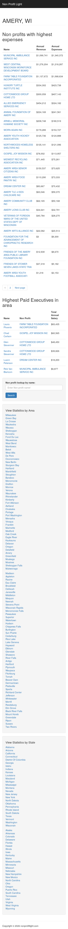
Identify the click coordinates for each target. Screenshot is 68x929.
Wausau (10, 427)
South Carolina (13, 892)
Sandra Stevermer (9, 352)
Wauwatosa (11, 440)
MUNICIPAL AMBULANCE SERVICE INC (17, 57)
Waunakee (11, 493)
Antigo (9, 661)
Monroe (9, 487)
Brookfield (10, 585)
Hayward (10, 645)
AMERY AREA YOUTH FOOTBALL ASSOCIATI (15, 274)
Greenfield (11, 556)
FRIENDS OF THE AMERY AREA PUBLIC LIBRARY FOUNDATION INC (17, 255)
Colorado (10, 836)
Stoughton (11, 474)
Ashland (10, 505)
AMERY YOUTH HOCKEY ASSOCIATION (16, 137)
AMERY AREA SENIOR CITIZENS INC (15, 170)
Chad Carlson (7, 334)
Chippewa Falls (13, 626)
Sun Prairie (11, 632)
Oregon (9, 546)
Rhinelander (12, 496)
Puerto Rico (11, 889)
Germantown (12, 682)
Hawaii (9, 845)
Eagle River (11, 537)
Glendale (10, 651)
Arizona (9, 750)
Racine (9, 579)
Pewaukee (11, 614)
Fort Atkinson (12, 502)
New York (10, 797)
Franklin (10, 524)
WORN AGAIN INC (13, 129)
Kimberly (10, 499)
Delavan (10, 543)
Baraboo (10, 477)
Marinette (10, 527)
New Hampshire (14, 874)
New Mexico (12, 877)
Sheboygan (11, 430)
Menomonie (11, 480)
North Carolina (13, 880)
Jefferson (10, 695)
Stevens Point (12, 604)
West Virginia (12, 905)
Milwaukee (11, 415)
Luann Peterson (8, 361)
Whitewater (11, 698)
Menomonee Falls (15, 610)
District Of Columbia (15, 759)
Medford (10, 530)
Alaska (9, 830)
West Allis (10, 452)
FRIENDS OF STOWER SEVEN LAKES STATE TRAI (18, 265)
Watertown (11, 620)
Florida (9, 842)
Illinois (9, 849)
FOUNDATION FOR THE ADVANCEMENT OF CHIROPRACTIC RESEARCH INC (18, 241)
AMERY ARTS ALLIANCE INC (18, 230)
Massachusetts (13, 861)
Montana (10, 787)
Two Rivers (11, 726)
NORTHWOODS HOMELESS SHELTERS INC (18, 146)
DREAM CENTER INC (15, 186)
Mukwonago (12, 568)
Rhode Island (12, 809)
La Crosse (11, 421)
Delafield (10, 549)
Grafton (9, 483)
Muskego (10, 559)
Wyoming (10, 908)
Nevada (9, 791)
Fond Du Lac (12, 436)
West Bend (11, 443)
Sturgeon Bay (12, 465)
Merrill (9, 701)
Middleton (10, 595)
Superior (10, 617)
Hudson (9, 623)
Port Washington (14, 515)
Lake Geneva (12, 642)
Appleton (10, 576)
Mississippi (11, 784)
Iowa (8, 852)
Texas (9, 816)
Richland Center (14, 692)
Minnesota (11, 864)
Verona (9, 490)
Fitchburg (10, 673)
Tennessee (11, 896)
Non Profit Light (12, 4)
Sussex (9, 723)
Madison (10, 573)
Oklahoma (11, 803)
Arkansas (10, 833)
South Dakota (12, 812)
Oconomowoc (12, 458)
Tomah (9, 676)
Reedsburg (11, 704)
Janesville (10, 592)
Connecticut (11, 756)
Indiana (9, 769)
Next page (20, 287)
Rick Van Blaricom (8, 370)
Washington (11, 822)
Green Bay (11, 418)
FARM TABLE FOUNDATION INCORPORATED (18, 78)
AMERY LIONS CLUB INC (16, 209)
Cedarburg (11, 635)
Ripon (8, 720)
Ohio (8, 883)
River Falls (11, 657)
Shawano (10, 654)
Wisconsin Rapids (14, 607)
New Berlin (11, 462)
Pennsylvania (12, 806)
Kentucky (10, 855)
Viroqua (9, 521)
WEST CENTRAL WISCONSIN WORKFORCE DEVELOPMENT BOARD (17, 67)
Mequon (10, 598)
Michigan (10, 781)
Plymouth (10, 667)
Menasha (10, 518)
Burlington (11, 629)
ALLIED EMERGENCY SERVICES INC (15, 105)
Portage (9, 512)
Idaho (8, 765)
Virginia (9, 902)
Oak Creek (11, 534)
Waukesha (11, 424)
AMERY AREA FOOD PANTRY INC (14, 179)
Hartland (10, 468)
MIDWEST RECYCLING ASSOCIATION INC (15, 161)
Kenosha (10, 433)
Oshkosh (10, 588)
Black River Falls (14, 711)
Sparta (9, 689)
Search (11, 395)
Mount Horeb (12, 714)
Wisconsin (11, 825)
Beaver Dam (12, 679)
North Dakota (12, 800)
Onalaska (10, 509)
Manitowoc (11, 446)
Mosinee (10, 562)
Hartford (10, 664)
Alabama (10, 747)
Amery (9, 552)
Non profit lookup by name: (20, 382)
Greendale (11, 717)
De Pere (10, 455)
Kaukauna (11, 540)
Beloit (8, 449)
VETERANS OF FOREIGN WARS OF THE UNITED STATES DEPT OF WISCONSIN (17, 220)
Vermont (10, 819)
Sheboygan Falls (14, 565)
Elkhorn (9, 648)
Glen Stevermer (9, 343)
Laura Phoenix (8, 326)
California (10, 753)
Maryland (10, 778)
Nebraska (10, 870)
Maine (9, 858)
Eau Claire (11, 582)
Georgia (10, 762)
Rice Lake (10, 639)
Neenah (9, 601)
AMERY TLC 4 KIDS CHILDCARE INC (14, 193)
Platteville (10, 686)
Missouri (10, 867)
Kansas (9, 772)
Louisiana (10, 775)
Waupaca (10, 670)
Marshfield (11, 471)
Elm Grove (11, 708)
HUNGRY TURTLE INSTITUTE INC (13, 87)
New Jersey (11, 794)
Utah (8, 899)
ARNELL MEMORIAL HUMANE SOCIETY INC (16, 122)
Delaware (10, 839)
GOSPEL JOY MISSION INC (18, 153)
